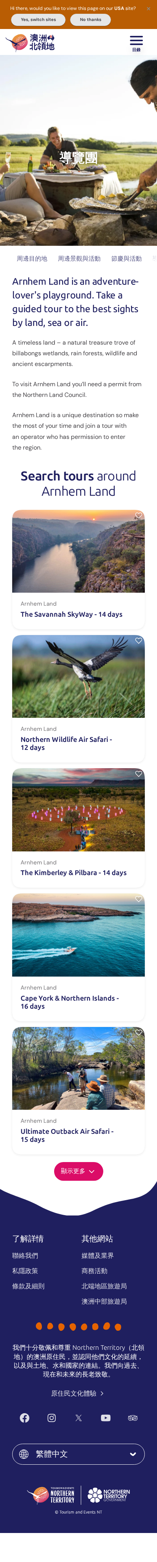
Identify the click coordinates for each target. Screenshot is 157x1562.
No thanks (90, 19)
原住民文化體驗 (74, 1393)
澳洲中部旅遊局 (104, 1301)
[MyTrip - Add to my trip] (138, 515)
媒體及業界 (98, 1255)
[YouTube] (106, 1418)
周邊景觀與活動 (79, 259)
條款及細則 (28, 1286)
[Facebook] (24, 1418)
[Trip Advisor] (133, 1418)
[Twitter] (78, 1418)
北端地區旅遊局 (104, 1286)
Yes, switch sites (38, 19)
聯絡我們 (25, 1255)
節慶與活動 (126, 259)
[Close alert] (148, 8)
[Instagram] (51, 1418)
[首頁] (29, 42)
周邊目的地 (32, 259)
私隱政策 (25, 1271)
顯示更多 (74, 1171)
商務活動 (94, 1271)
